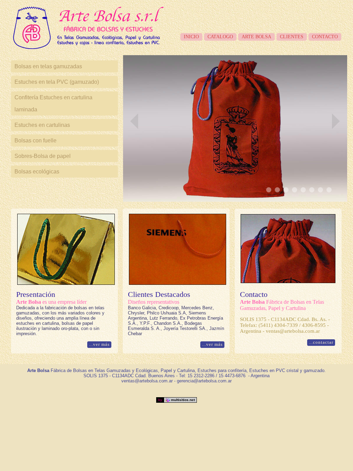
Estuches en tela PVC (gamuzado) (56, 82)
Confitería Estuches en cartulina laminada (53, 103)
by (176, 400)
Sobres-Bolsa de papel (42, 156)
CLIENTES (291, 36)
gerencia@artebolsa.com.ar (204, 380)
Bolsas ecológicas (36, 171)
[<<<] (134, 121)
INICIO (191, 36)
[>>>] (335, 121)
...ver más (99, 344)
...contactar (321, 342)
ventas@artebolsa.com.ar (147, 380)
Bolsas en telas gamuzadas (48, 66)
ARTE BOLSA (256, 36)
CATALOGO (220, 36)
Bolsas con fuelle (35, 140)
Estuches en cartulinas (42, 125)
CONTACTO (325, 36)
